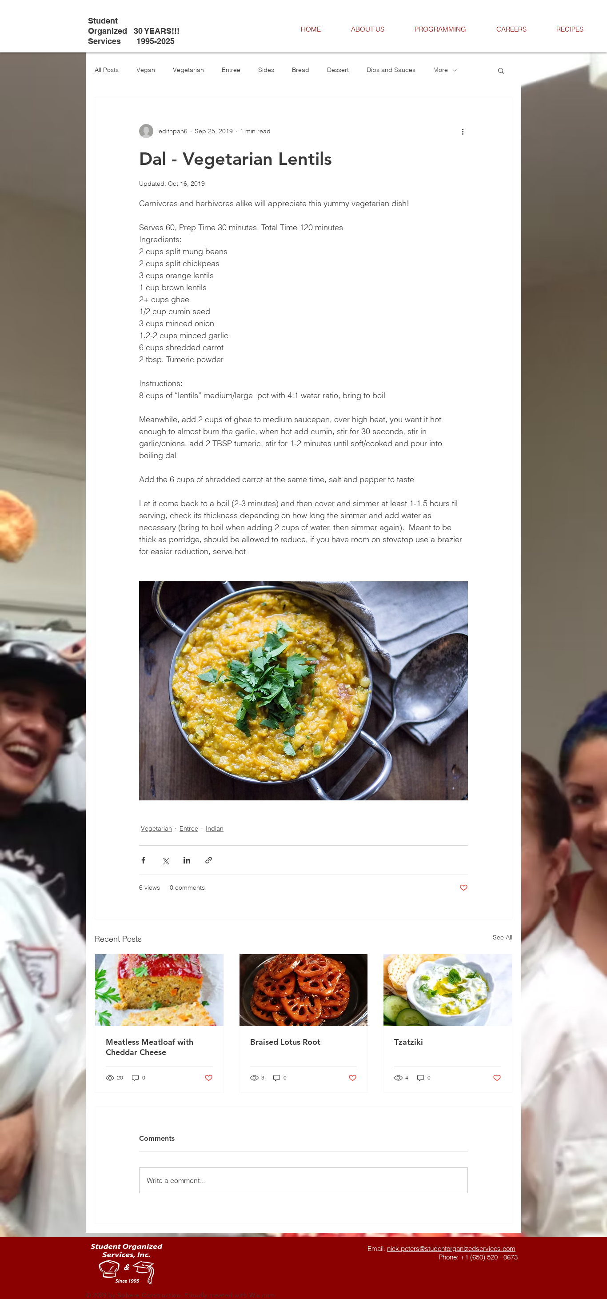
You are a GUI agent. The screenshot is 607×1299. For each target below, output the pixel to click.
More (440, 70)
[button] (501, 70)
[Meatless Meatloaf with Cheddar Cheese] (159, 990)
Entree (231, 70)
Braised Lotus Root (285, 1042)
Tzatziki (408, 1042)
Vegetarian (188, 70)
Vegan (145, 70)
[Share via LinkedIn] (187, 860)
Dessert (338, 70)
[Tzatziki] (447, 990)
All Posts (107, 70)
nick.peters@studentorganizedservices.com (451, 1248)
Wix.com (262, 1295)
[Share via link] (208, 860)
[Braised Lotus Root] (304, 990)
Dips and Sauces (391, 70)
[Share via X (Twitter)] (165, 860)
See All (502, 937)
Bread (300, 70)
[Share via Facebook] (143, 860)
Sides (266, 70)
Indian (215, 828)
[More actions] (462, 131)
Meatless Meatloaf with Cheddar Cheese (149, 1047)
